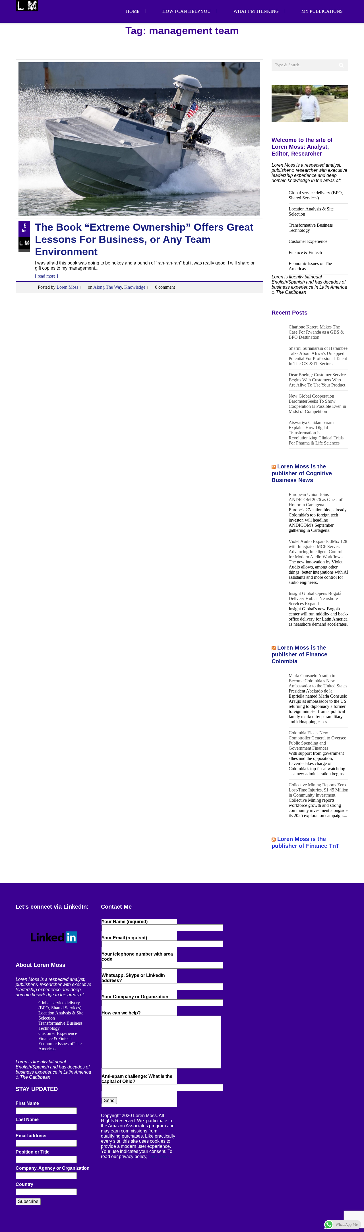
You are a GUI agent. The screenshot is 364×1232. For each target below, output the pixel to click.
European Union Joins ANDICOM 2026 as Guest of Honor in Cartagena (315, 499)
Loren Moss (67, 287)
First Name (27, 1103)
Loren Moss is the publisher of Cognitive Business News (302, 473)
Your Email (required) (124, 937)
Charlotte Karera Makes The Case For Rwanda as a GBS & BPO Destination (316, 332)
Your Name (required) (125, 921)
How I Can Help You (186, 11)
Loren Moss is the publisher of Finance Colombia (299, 654)
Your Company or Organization (135, 996)
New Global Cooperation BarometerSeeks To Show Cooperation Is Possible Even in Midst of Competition (317, 404)
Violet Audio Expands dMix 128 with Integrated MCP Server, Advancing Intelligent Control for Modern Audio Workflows (318, 549)
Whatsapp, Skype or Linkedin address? (133, 978)
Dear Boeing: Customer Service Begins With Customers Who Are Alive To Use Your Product (317, 379)
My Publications (322, 11)
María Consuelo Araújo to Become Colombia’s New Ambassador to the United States (318, 680)
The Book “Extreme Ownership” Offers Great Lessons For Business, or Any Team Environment (144, 239)
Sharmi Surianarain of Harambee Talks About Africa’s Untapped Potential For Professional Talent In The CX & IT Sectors (318, 356)
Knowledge (134, 287)
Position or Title (32, 1152)
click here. (158, 1156)
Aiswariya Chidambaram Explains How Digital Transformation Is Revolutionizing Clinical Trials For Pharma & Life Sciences (316, 432)
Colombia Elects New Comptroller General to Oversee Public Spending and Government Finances (317, 740)
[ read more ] (46, 276)
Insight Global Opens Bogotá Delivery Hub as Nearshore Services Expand (315, 598)
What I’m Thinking (256, 11)
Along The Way (107, 287)
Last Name (27, 1119)
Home (133, 11)
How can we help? (121, 1012)
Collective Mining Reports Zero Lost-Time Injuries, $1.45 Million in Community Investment (318, 789)
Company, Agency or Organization (53, 1168)
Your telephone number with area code (137, 957)
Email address (31, 1135)
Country (24, 1184)
